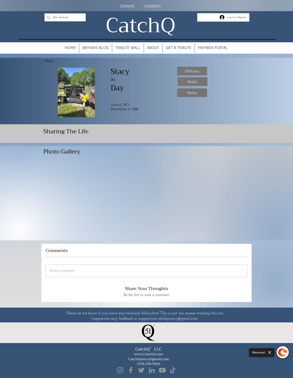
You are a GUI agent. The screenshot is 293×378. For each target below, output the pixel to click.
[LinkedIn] (152, 370)
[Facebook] (131, 370)
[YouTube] (162, 370)
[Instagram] (120, 370)
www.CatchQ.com (148, 354)
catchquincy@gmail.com (178, 319)
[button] (192, 71)
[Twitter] (141, 370)
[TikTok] (173, 370)
